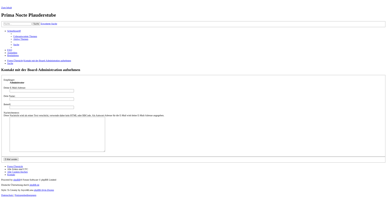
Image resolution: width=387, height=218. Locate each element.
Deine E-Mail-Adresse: (15, 87)
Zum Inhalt (6, 7)
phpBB (16, 179)
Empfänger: (9, 80)
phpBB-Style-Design (44, 190)
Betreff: (7, 104)
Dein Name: (9, 96)
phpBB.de (34, 185)
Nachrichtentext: (11, 112)
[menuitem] (25, 36)
